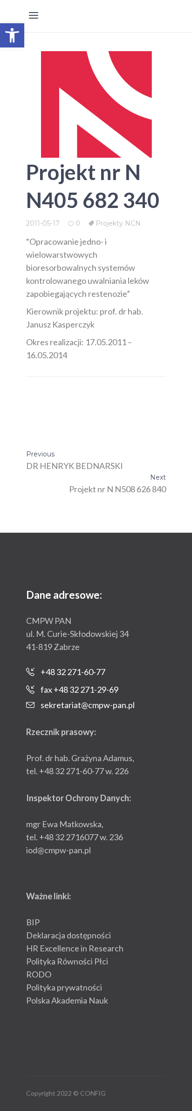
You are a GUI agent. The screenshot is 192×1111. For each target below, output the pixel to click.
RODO (38, 974)
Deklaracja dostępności (68, 935)
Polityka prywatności (64, 987)
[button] (12, 35)
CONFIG (93, 1093)
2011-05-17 (43, 223)
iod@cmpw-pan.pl (58, 850)
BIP (33, 922)
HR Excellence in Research (74, 948)
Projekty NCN (118, 223)
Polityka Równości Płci (67, 961)
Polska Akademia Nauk (67, 1000)
